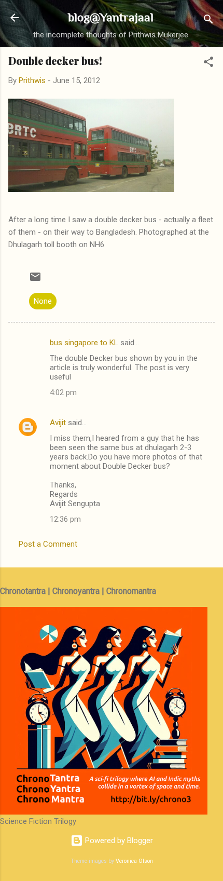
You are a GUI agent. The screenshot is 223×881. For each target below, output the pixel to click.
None (43, 301)
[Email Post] (35, 280)
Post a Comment (48, 544)
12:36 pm (65, 519)
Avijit (58, 422)
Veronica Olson (134, 861)
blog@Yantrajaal (111, 17)
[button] (208, 64)
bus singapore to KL (84, 342)
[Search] (208, 21)
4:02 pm (63, 392)
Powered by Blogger (118, 840)
